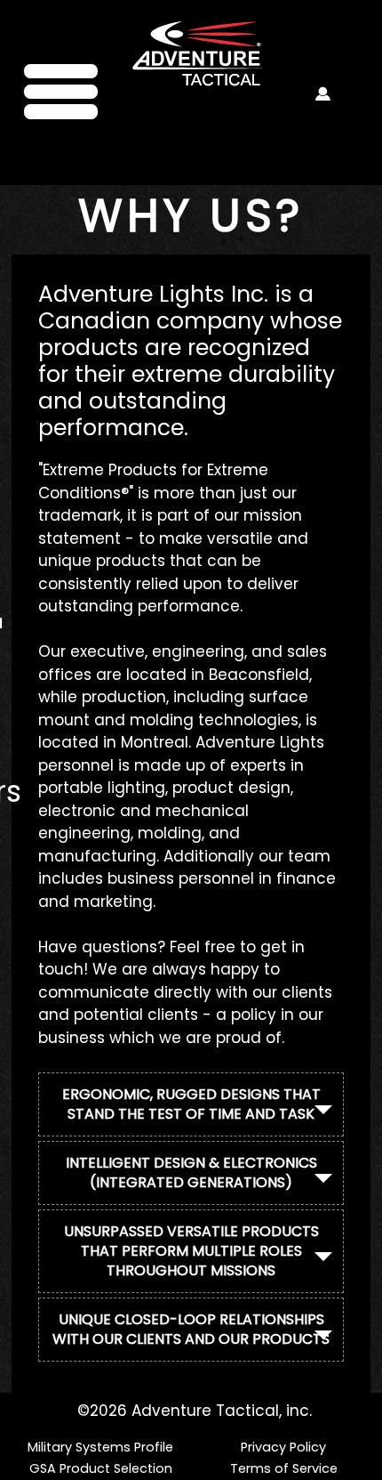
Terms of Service (284, 1468)
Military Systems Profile (100, 1447)
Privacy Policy (283, 1447)
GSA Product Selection (100, 1468)
